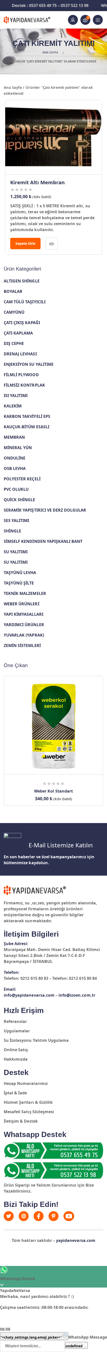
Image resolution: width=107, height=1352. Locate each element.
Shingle (12, 531)
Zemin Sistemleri (22, 645)
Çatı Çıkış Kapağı (22, 322)
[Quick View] (51, 243)
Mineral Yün (18, 447)
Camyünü (14, 312)
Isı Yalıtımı (16, 395)
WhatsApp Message (87, 1337)
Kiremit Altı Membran (37, 182)
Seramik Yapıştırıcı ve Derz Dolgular (45, 510)
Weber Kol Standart (53, 791)
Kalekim (13, 406)
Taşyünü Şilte (19, 583)
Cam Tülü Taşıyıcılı (25, 302)
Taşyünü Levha (20, 572)
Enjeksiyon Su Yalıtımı (28, 364)
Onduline (14, 458)
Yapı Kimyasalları (23, 614)
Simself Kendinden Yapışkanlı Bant (43, 541)
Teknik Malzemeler (25, 593)
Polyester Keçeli (22, 479)
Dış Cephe (14, 343)
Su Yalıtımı (16, 551)
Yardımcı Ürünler (24, 624)
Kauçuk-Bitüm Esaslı (26, 427)
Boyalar (13, 291)
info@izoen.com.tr (76, 995)
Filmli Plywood (21, 374)
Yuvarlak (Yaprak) (24, 635)
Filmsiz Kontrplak (24, 385)
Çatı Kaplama (18, 333)
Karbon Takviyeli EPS (27, 416)
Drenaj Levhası (20, 354)
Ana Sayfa (50, 52)
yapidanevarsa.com (75, 1240)
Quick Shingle (19, 499)
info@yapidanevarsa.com (29, 995)
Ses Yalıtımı (16, 520)
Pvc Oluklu (16, 489)
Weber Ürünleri (21, 604)
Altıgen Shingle (22, 281)
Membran (14, 437)
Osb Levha (15, 468)
